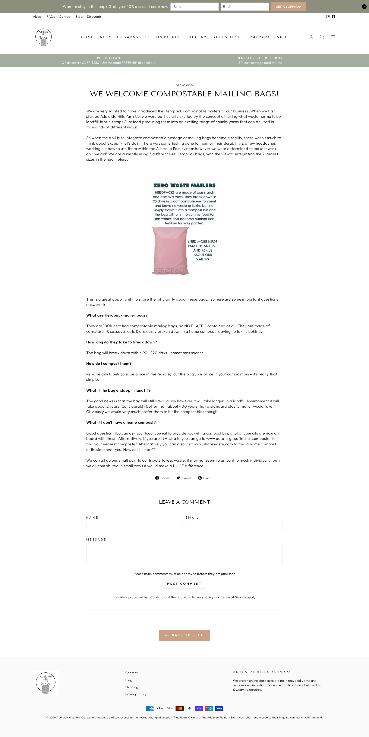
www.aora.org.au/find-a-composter (238, 438)
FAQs (51, 17)
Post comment (184, 584)
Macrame (259, 37)
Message (96, 539)
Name (92, 517)
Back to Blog (188, 635)
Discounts (94, 17)
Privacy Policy (203, 597)
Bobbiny (197, 37)
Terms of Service (233, 597)
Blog (79, 17)
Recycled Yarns (119, 37)
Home (87, 37)
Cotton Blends (163, 37)
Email (192, 517)
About (37, 17)
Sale (282, 37)
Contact (65, 17)
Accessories (228, 37)
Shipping (131, 687)
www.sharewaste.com (213, 444)
